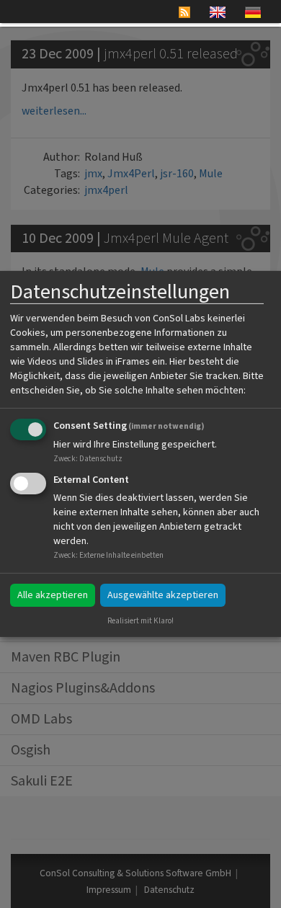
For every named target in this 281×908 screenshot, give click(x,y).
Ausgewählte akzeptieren (162, 595)
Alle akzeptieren (52, 595)
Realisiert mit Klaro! (140, 620)
